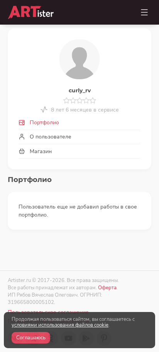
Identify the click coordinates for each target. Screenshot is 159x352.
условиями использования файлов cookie (60, 325)
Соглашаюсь (31, 337)
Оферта (107, 287)
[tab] (79, 123)
